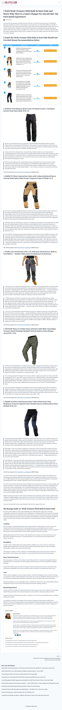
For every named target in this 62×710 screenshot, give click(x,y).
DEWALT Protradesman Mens (16, 109)
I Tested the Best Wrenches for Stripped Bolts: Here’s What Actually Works (21, 640)
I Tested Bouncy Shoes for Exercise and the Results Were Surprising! (19, 674)
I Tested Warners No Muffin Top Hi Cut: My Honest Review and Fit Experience (22, 644)
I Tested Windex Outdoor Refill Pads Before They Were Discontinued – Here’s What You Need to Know (27, 642)
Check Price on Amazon (50, 50)
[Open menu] (59, 2)
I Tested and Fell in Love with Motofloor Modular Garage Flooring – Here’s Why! (22, 671)
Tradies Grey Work (12, 252)
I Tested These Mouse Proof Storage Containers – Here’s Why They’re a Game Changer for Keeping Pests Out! (30, 683)
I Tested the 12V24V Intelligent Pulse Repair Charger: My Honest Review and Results (47, 658)
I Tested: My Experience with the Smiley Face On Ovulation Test (17, 692)
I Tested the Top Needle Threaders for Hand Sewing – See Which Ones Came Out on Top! (24, 689)
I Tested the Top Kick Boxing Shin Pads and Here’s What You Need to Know (20, 686)
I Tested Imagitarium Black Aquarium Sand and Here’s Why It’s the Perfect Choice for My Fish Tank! (27, 680)
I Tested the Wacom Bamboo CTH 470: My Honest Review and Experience (21, 646)
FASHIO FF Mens (11, 176)
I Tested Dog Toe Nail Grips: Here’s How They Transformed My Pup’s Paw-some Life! (23, 677)
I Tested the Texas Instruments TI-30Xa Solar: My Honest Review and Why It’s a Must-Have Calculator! (27, 668)
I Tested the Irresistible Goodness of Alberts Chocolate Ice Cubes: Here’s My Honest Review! (25, 695)
